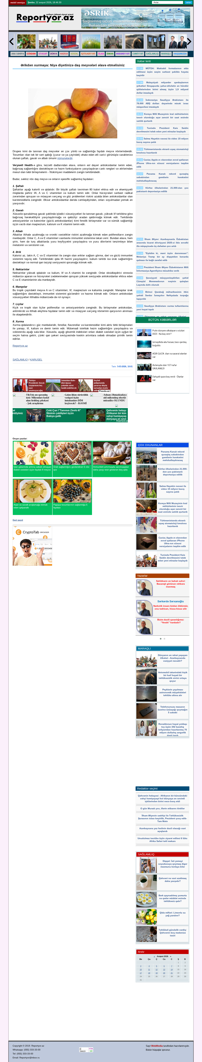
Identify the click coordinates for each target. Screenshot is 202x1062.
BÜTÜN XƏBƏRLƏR (162, 319)
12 (156, 969)
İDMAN (110, 54)
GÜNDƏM (31, 54)
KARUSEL (36, 359)
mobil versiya (17, 2)
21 (172, 973)
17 (141, 973)
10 (141, 969)
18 (149, 973)
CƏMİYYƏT (138, 54)
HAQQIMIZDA (180, 54)
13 (164, 969)
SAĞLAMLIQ (152, 54)
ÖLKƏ (101, 54)
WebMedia (157, 1045)
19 (156, 973)
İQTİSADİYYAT (88, 54)
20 (164, 973)
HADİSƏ (64, 54)
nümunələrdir (64, 158)
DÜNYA (53, 54)
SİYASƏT (43, 54)
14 (172, 969)
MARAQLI (166, 54)
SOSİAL (74, 54)
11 (149, 969)
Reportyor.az (20, 345)
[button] (161, 638)
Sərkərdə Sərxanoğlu (170, 601)
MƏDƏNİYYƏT (123, 54)
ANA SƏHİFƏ (17, 54)
